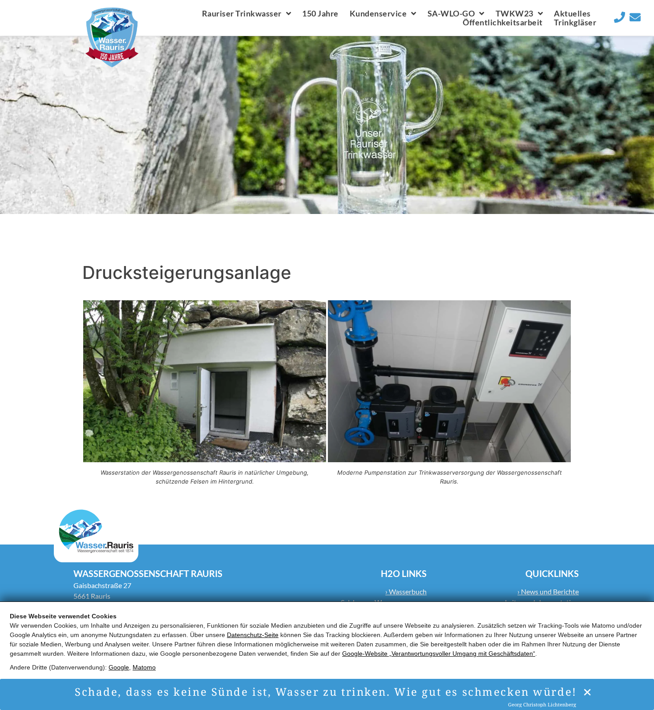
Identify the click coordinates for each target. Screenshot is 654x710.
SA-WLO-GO (451, 13)
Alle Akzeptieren (36, 690)
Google (119, 667)
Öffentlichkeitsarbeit (503, 22)
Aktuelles (572, 13)
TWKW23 (514, 13)
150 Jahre (320, 13)
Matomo (144, 667)
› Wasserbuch (406, 591)
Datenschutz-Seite (253, 634)
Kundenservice (378, 13)
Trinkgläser (575, 22)
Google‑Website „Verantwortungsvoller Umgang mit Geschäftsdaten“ (438, 653)
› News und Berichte (548, 591)
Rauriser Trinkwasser (242, 13)
